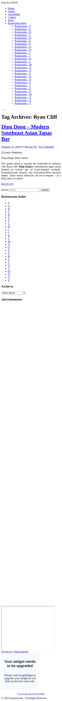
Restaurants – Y (23, 100)
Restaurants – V (23, 91)
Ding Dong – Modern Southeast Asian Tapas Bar (26, 133)
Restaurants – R (23, 79)
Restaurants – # (23, 26)
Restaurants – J (22, 55)
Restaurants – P (23, 73)
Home (11, 8)
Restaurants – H (23, 49)
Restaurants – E (23, 41)
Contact (12, 17)
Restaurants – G (23, 46)
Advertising (14, 14)
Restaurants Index (17, 23)
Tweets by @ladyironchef (14, 651)
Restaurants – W (23, 94)
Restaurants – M (23, 64)
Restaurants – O (23, 70)
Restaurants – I (22, 52)
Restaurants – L (23, 61)
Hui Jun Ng (30, 146)
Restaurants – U (23, 88)
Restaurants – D (23, 38)
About (11, 11)
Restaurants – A (23, 29)
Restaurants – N (23, 67)
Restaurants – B (23, 32)
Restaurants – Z (23, 103)
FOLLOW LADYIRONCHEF (31, 694)
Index (11, 20)
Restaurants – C (23, 35)
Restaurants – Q (23, 76)
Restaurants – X (23, 97)
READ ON (7, 184)
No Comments (46, 146)
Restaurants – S (23, 82)
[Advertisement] (14, 353)
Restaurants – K (23, 58)
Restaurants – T (23, 85)
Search (4, 189)
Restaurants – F (23, 44)
